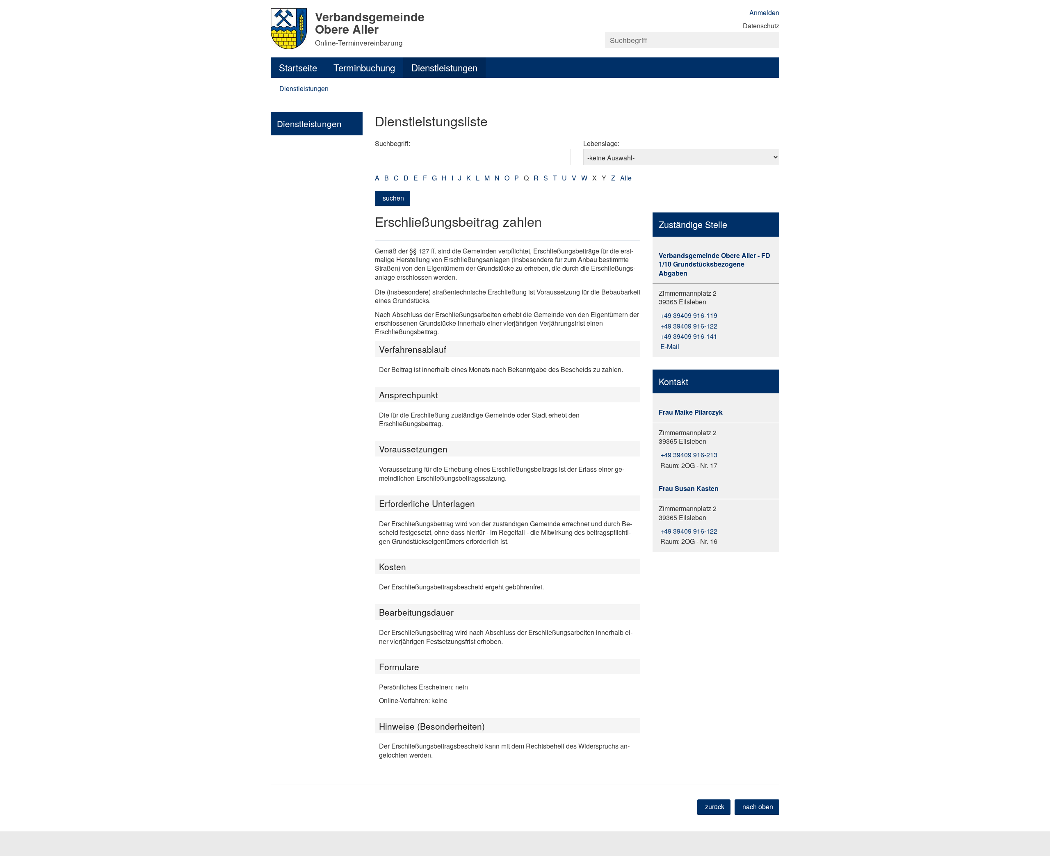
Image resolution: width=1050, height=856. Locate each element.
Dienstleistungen (444, 67)
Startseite (298, 67)
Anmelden (764, 12)
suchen (393, 198)
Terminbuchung (364, 67)
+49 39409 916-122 (688, 326)
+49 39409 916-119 (688, 315)
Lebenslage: (601, 143)
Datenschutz (761, 25)
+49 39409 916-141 (688, 336)
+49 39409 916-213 (688, 454)
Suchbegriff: (392, 143)
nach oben (757, 806)
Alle (626, 178)
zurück (714, 806)
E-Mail (669, 346)
